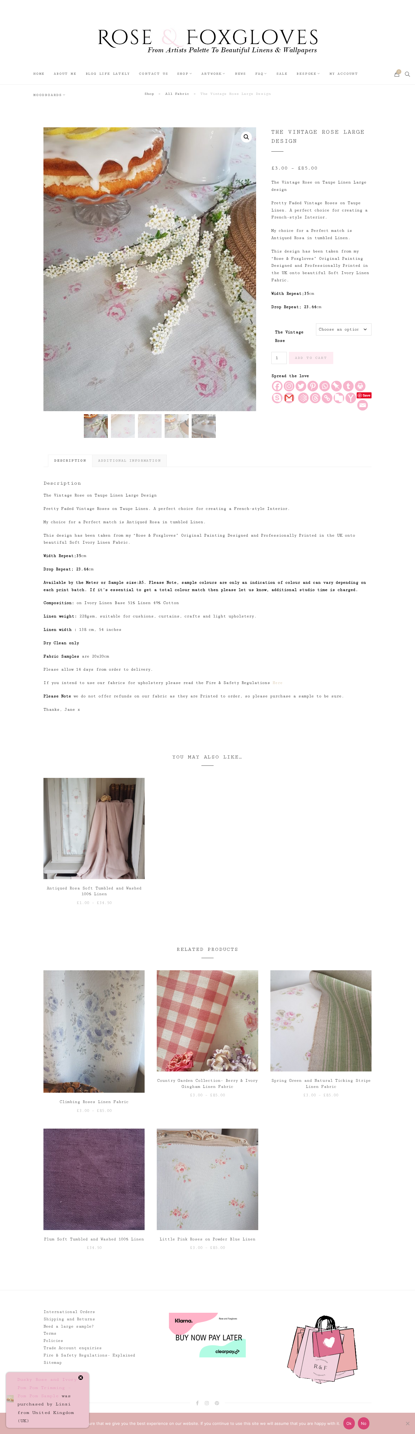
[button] (246, 137)
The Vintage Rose (289, 334)
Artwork (211, 74)
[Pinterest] (312, 386)
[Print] (360, 386)
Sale (281, 74)
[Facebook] (277, 386)
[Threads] (315, 398)
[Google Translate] (339, 398)
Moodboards (47, 95)
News (240, 74)
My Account (344, 74)
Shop (182, 74)
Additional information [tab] (129, 461)
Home (39, 74)
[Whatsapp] (324, 386)
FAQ (259, 74)
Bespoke (307, 74)
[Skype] (277, 398)
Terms (50, 1333)
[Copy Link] (327, 398)
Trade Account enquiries (72, 1348)
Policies (53, 1340)
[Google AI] (303, 398)
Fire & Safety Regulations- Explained (89, 1355)
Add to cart (311, 358)
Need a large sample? (68, 1326)
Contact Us (153, 74)
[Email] (362, 405)
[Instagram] (289, 386)
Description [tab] (70, 461)
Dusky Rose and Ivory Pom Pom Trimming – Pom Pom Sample (47, 1387)
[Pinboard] (336, 386)
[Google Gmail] (289, 398)
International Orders (69, 1311)
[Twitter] (301, 386)
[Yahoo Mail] (350, 398)
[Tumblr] (348, 386)
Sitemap (52, 1362)
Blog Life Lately (108, 74)
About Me (65, 74)
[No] (407, 1423)
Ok (349, 1423)
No (364, 1423)
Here (278, 682)
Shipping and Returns (69, 1319)
